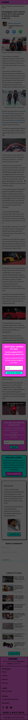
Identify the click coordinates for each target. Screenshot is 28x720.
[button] (25, 181)
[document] (14, 360)
